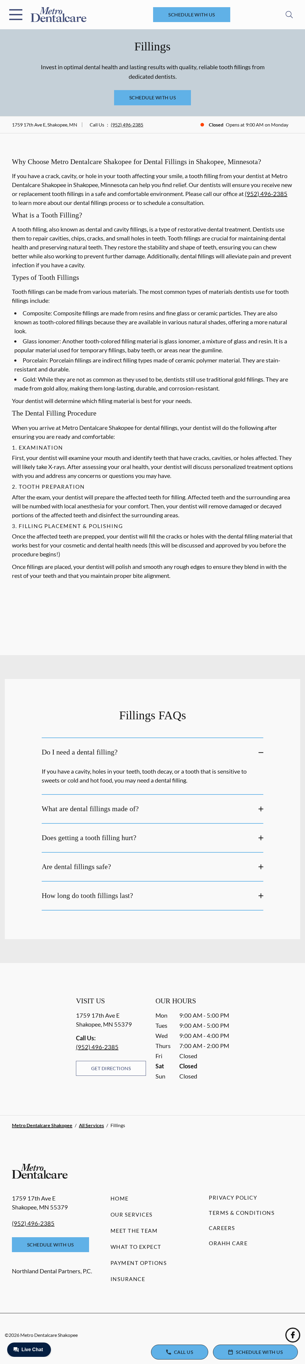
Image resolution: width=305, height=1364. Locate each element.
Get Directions (111, 1068)
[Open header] (15, 14)
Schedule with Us (191, 14)
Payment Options (139, 1263)
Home (120, 1198)
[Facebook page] (292, 1335)
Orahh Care (228, 1243)
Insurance (128, 1279)
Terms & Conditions (242, 1212)
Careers (222, 1228)
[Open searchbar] (289, 14)
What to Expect (136, 1246)
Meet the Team (134, 1230)
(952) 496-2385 (127, 124)
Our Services (132, 1214)
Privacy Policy (233, 1197)
